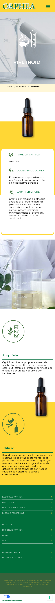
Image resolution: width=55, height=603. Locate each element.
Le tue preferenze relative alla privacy (24, 597)
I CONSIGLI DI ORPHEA (12, 530)
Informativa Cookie (12, 552)
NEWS (5, 535)
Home (10, 86)
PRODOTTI (7, 524)
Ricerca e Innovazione (13, 507)
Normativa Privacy (12, 557)
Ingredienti (21, 86)
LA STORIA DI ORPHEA (12, 497)
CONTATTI (6, 541)
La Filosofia (8, 502)
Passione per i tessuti (13, 513)
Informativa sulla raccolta (12, 600)
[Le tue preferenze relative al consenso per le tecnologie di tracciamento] (50, 598)
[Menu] (48, 6)
